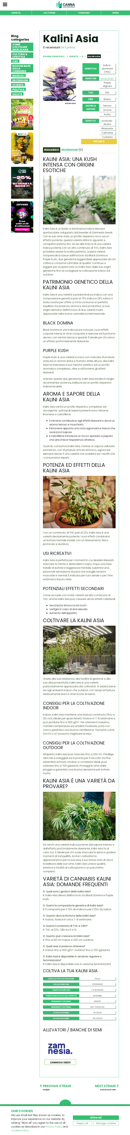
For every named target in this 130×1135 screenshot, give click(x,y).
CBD (15, 61)
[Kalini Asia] (59, 82)
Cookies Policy (20, 1130)
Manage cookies (106, 1123)
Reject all (82, 1123)
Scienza (18, 84)
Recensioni (20, 80)
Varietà (74, 56)
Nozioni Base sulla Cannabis (21, 68)
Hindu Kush (107, 78)
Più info (99, 141)
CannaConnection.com (65, 4)
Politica (18, 89)
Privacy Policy (54, 1126)
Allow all (96, 1117)
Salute (17, 94)
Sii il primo (68, 47)
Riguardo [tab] (51, 150)
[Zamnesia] (22, 114)
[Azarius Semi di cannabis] (22, 148)
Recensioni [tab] (72, 150)
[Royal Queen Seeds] (22, 183)
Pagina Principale (54, 56)
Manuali (18, 75)
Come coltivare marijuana (20, 47)
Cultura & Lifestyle (19, 55)
